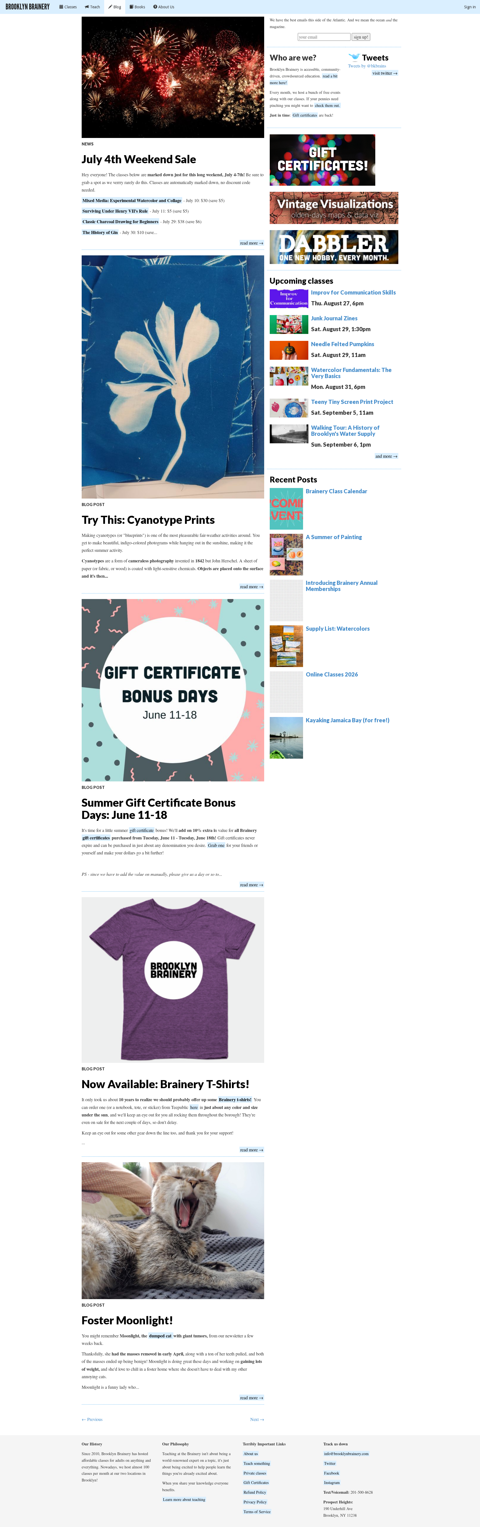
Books (139, 7)
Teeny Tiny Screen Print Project (352, 401)
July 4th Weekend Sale (139, 159)
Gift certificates (305, 115)
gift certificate (142, 830)
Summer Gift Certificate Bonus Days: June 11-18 (159, 808)
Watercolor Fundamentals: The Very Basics (351, 372)
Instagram (332, 1482)
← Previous (92, 1419)
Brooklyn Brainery (28, 6)
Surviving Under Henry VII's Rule (115, 211)
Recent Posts (293, 479)
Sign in (470, 7)
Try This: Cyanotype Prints (148, 519)
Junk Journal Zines (334, 318)
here (194, 1107)
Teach (94, 7)
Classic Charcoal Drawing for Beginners (120, 221)
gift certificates (96, 837)
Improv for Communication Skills (353, 292)
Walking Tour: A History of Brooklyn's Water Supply (345, 430)
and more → (387, 456)
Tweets (375, 57)
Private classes (255, 1473)
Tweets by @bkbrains (367, 66)
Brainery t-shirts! (235, 1099)
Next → (257, 1419)
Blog (116, 7)
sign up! (361, 37)
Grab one (216, 845)
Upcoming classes (301, 280)
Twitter (330, 1463)
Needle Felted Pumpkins (342, 344)
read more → (251, 243)
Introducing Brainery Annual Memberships (342, 585)
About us (251, 1453)
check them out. (327, 105)
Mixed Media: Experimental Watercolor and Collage (131, 200)
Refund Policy (255, 1492)
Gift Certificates (256, 1482)
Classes (70, 7)
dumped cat (160, 1335)
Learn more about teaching (184, 1499)
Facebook (331, 1473)
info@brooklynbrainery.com (346, 1453)
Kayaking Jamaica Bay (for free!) (347, 720)
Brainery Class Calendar (336, 491)
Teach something (257, 1463)
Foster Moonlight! (127, 1320)
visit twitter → (385, 73)
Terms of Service (257, 1511)
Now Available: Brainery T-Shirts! (165, 1084)
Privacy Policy (255, 1502)
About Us (165, 7)
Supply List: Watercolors (338, 628)
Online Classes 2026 (332, 674)
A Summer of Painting (334, 537)
